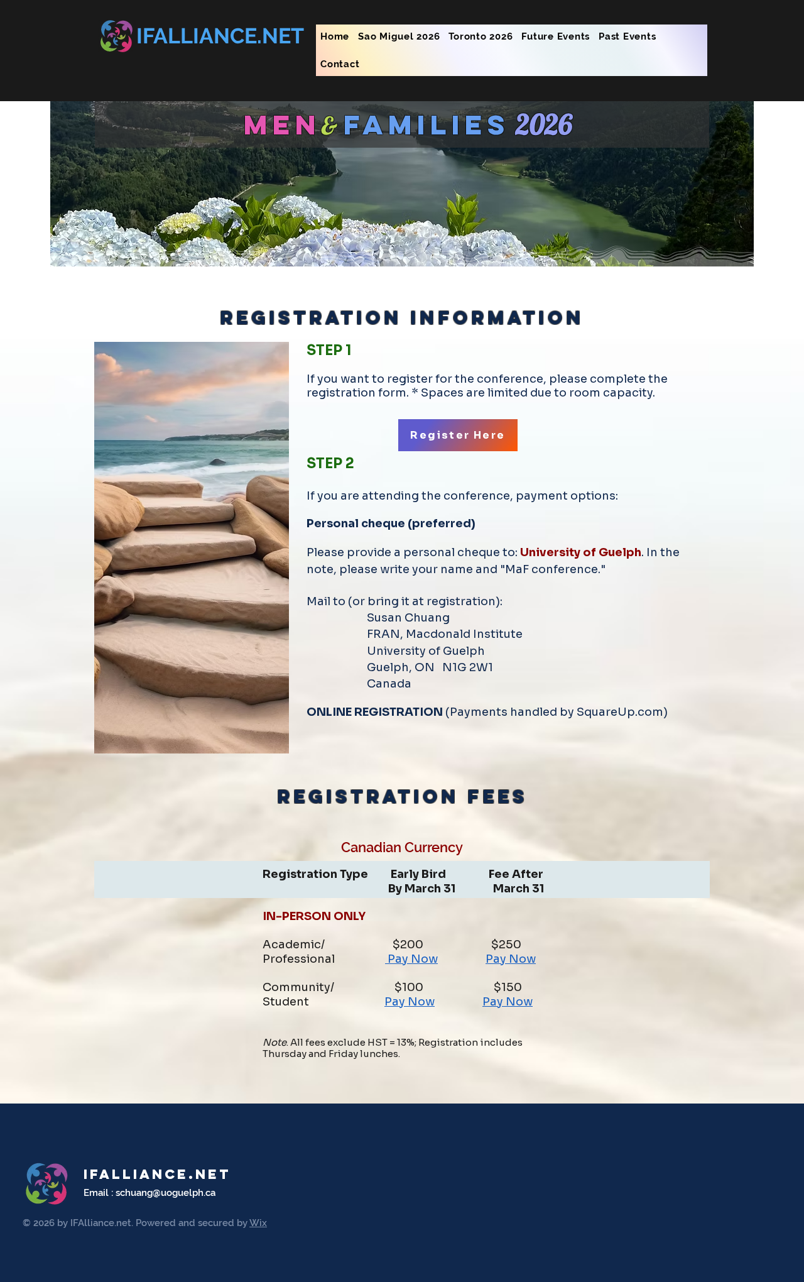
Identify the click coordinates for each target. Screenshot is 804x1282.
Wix (258, 1223)
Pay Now (411, 959)
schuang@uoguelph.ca (165, 1192)
